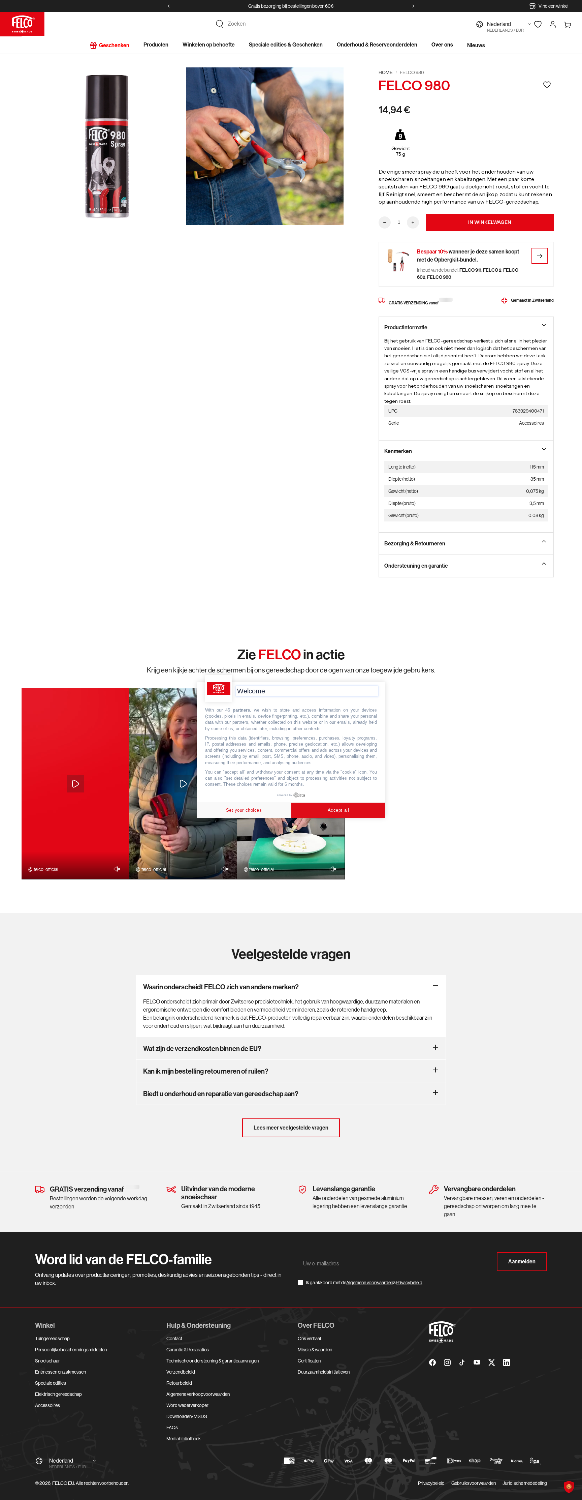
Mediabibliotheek (183, 1438)
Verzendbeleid (180, 1372)
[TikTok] (462, 1362)
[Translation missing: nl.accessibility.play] (75, 783)
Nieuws (476, 45)
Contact (174, 1338)
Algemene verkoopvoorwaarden (198, 1394)
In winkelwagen (489, 222)
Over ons (442, 44)
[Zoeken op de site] (220, 24)
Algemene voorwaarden (369, 1282)
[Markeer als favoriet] (547, 84)
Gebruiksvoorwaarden (473, 1483)
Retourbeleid (179, 1383)
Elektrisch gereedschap (58, 1394)
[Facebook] (432, 1362)
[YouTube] (477, 1362)
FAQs (172, 1427)
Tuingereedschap (52, 1338)
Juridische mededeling (525, 1483)
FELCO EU (63, 1483)
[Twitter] (491, 1362)
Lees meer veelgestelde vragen (291, 1127)
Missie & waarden (315, 1349)
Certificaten (309, 1360)
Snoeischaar (47, 1360)
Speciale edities (50, 1383)
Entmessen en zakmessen (60, 1372)
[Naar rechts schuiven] (413, 6)
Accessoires (47, 1405)
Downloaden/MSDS (186, 1416)
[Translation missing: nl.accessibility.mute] (115, 869)
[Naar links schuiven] (169, 6)
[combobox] (297, 24)
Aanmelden (522, 1261)
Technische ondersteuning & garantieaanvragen (212, 1360)
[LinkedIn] (506, 1362)
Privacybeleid (409, 1282)
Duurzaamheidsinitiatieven (324, 1372)
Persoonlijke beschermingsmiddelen (71, 1349)
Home (386, 72)
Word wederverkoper (187, 1405)
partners (241, 710)
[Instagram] (447, 1362)
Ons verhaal (309, 1338)
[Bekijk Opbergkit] (539, 256)
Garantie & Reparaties (187, 1349)
